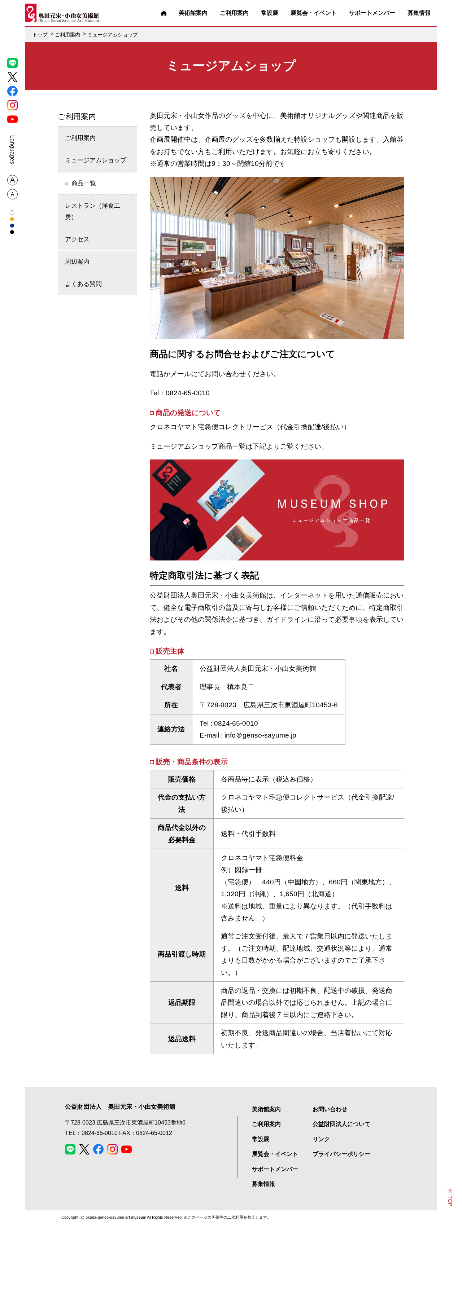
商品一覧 (83, 182)
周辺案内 (77, 261)
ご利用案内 (77, 116)
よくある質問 (83, 283)
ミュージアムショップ (95, 160)
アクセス (77, 239)
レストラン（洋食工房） (92, 211)
